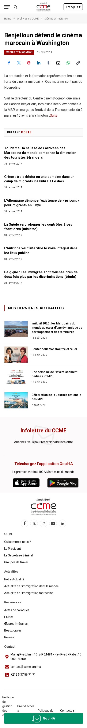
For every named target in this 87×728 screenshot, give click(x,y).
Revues (9, 637)
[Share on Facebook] (9, 62)
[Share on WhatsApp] (68, 62)
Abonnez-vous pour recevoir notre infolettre (43, 442)
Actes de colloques (16, 610)
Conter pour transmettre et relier (54, 349)
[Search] (15, 7)
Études (9, 617)
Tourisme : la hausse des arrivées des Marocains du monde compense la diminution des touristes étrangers (40, 152)
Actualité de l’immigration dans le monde (31, 586)
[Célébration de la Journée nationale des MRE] (16, 400)
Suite (53, 115)
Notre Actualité (14, 579)
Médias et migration (19, 52)
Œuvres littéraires (16, 623)
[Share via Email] (58, 62)
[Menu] (7, 7)
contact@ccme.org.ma (26, 666)
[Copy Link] (78, 62)
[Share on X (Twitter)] (19, 62)
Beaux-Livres (13, 630)
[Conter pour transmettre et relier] (16, 355)
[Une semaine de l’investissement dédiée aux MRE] (16, 377)
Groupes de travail (16, 562)
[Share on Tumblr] (48, 62)
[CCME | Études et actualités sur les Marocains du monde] (43, 7)
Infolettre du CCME (43, 431)
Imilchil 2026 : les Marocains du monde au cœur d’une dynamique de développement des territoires (56, 328)
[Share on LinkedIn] (38, 62)
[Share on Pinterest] (29, 62)
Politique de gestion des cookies (8, 706)
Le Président (12, 548)
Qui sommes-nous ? (17, 542)
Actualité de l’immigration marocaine (28, 593)
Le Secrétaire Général (18, 555)
